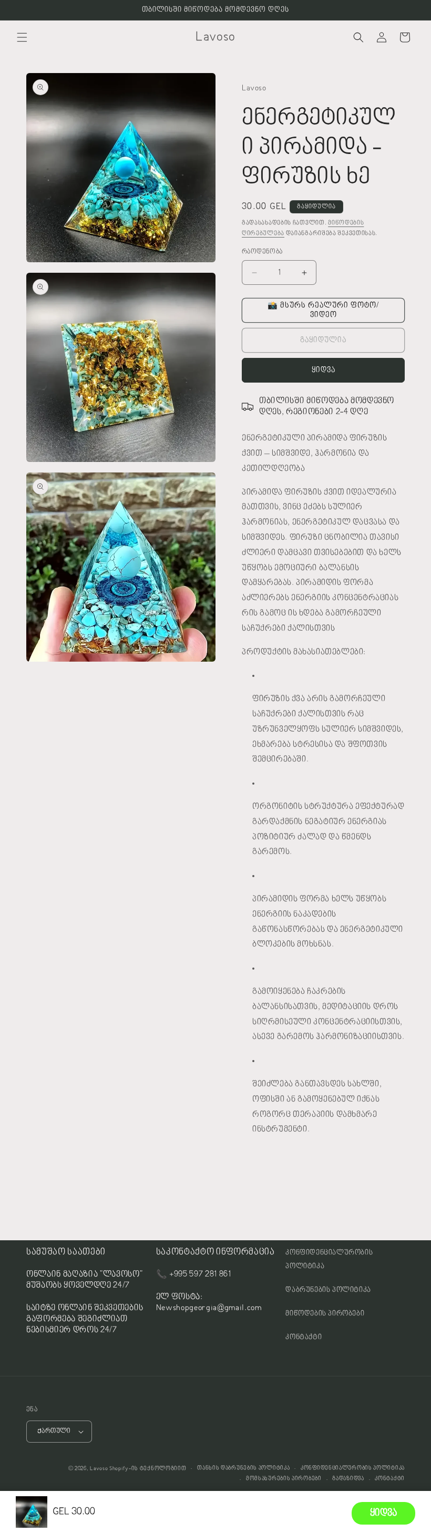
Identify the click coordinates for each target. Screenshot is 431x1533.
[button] (22, 37)
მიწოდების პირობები (324, 1314)
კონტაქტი (303, 1337)
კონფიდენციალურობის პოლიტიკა (329, 1259)
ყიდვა (323, 370)
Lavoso (99, 1469)
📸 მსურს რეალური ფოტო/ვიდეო (323, 310)
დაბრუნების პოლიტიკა (328, 1290)
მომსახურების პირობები (284, 1478)
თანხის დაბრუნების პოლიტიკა (243, 1468)
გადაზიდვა (348, 1478)
